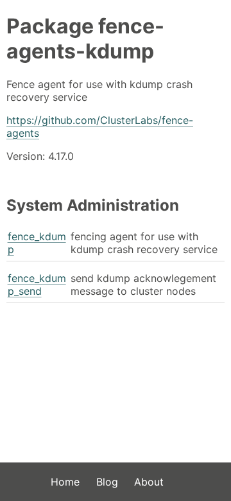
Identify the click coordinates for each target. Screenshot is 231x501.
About (149, 481)
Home (65, 481)
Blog (107, 481)
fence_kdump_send (37, 284)
